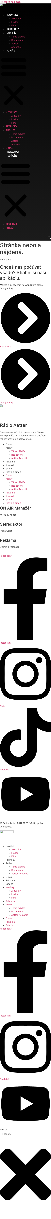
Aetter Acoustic (19, 458)
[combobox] (25, 1134)
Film (13, 25)
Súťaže (12, 155)
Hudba (14, 22)
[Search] (2, 1216)
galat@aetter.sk (8, 534)
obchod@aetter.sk (10, 550)
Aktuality (16, 18)
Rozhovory (17, 40)
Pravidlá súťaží (13, 471)
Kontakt (10, 465)
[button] (14, 81)
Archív (9, 863)
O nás (11, 50)
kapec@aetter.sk (9, 518)
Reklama (13, 151)
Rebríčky (13, 29)
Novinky (10, 846)
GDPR (9, 468)
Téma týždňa (18, 36)
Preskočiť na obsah (10, 1)
